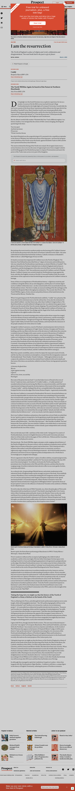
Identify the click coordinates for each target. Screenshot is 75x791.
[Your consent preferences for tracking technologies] (72, 788)
